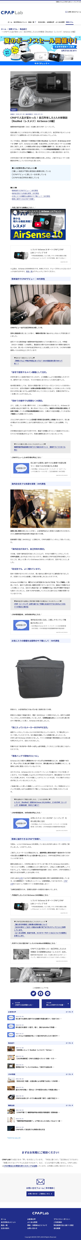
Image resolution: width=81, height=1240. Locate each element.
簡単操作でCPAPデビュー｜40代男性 (25, 190)
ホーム (10, 22)
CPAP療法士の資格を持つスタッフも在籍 (20, 1166)
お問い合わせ (32, 1228)
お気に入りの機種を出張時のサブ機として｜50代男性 (31, 196)
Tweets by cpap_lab (13, 1138)
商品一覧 (31, 22)
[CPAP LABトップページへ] (12, 13)
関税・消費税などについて (37, 1225)
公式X (21, 878)
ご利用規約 (58, 1222)
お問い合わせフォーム (74, 12)
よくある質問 (60, 22)
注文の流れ (41, 22)
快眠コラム (69, 22)
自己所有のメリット (20, 22)
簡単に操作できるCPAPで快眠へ (23, 199)
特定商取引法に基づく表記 (64, 1225)
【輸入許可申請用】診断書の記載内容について (30, 924)
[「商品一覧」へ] (40, 50)
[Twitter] (33, 993)
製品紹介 (23, 29)
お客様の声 (50, 22)
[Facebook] (40, 993)
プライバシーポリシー (62, 1219)
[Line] (47, 993)
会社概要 (57, 1228)
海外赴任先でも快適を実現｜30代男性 (25, 193)
